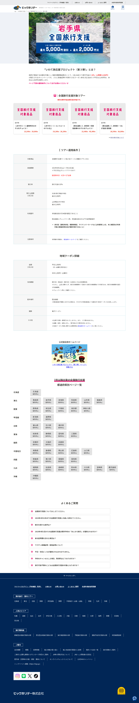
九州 (97, 601)
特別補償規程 (116, 635)
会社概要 (17, 650)
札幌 (15, 616)
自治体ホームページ (70, 239)
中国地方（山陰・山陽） (75, 601)
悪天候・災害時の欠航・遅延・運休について (29, 659)
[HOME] (15, 11)
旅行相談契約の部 (64, 635)
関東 (41, 601)
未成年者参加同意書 (117, 2)
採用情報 (36, 650)
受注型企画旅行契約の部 (44, 635)
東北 (25, 601)
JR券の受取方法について (61, 654)
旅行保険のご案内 (109, 650)
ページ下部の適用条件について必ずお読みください (47, 83)
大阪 (68, 616)
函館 (23, 616)
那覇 (107, 616)
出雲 (91, 616)
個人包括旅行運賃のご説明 (72, 650)
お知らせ (77, 2)
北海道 (16, 601)
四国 (89, 601)
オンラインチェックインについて (61, 659)
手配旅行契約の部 (81, 635)
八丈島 (59, 616)
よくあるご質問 (102, 2)
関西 (60, 601)
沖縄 (105, 601)
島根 (83, 616)
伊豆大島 (49, 616)
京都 (76, 616)
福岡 (99, 616)
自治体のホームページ (85, 326)
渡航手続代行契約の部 (99, 635)
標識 (26, 650)
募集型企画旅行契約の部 (22, 635)
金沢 (39, 616)
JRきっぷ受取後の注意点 (83, 654)
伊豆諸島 (51, 601)
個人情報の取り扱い (51, 650)
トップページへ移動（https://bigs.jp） (27, 664)
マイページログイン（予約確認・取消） (58, 2)
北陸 (33, 601)
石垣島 (116, 616)
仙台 (31, 616)
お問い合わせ (88, 2)
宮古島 (16, 621)
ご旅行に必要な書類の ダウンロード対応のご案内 (31, 654)
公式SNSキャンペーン (85, 659)
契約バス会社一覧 (92, 650)
